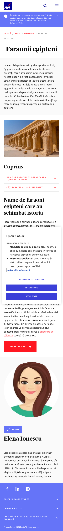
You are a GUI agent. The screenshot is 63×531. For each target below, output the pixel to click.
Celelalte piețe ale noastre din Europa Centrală (26, 518)
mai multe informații (18, 270)
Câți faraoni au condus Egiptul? (26, 187)
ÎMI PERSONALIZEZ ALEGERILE (31, 279)
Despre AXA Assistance (16, 499)
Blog (18, 33)
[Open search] (45, 5)
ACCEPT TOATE (31, 287)
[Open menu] (56, 5)
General (29, 33)
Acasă (7, 33)
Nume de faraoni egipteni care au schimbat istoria (27, 178)
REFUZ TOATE (31, 296)
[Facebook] (7, 489)
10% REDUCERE (17, 346)
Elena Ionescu (23, 438)
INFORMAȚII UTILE (13, 508)
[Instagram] (28, 489)
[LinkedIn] (17, 489)
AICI (20, 23)
